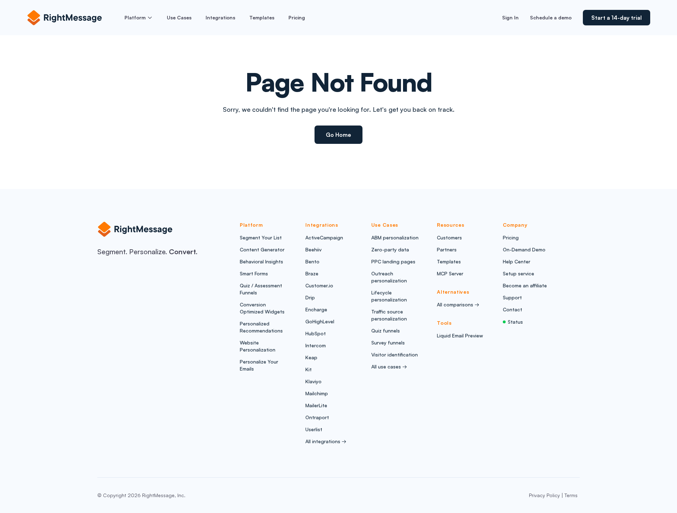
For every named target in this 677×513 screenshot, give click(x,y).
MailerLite (316, 405)
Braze (311, 273)
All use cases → (389, 367)
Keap (311, 357)
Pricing (296, 17)
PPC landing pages (393, 261)
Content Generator (262, 249)
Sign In (510, 17)
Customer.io (319, 285)
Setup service (518, 273)
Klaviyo (313, 381)
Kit (308, 369)
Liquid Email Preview (460, 335)
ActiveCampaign (324, 237)
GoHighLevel (319, 321)
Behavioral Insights (261, 261)
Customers (449, 237)
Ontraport (317, 417)
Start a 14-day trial (616, 17)
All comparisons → (458, 304)
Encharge (316, 309)
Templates (261, 17)
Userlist (313, 429)
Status (515, 322)
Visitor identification (394, 355)
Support (512, 297)
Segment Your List (261, 237)
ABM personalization (395, 237)
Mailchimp (316, 393)
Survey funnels (388, 343)
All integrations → (325, 441)
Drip (310, 297)
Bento (312, 261)
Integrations (220, 17)
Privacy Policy (544, 495)
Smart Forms (254, 273)
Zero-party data (390, 249)
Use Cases (179, 17)
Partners (447, 249)
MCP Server (450, 273)
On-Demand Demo (524, 249)
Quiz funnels (385, 331)
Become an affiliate (525, 285)
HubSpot (315, 333)
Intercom (315, 345)
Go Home (338, 134)
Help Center (516, 261)
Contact (512, 309)
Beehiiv (313, 249)
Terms (571, 495)
